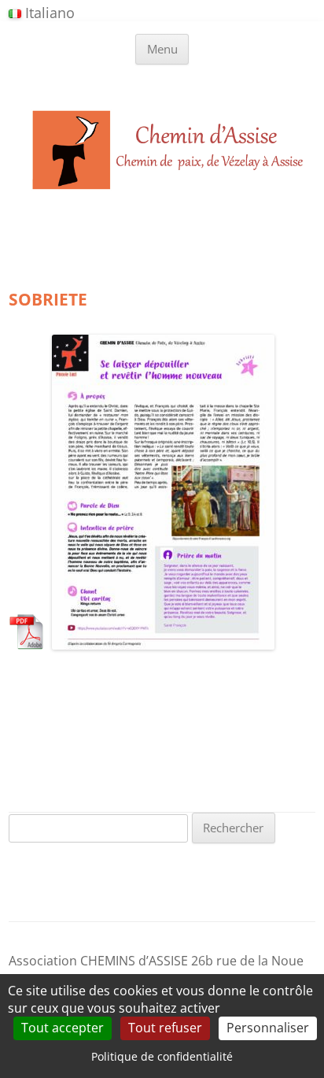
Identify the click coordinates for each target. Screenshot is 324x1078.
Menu (162, 49)
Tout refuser (165, 1027)
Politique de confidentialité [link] (162, 1056)
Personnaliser (267, 1027)
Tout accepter (62, 1027)
